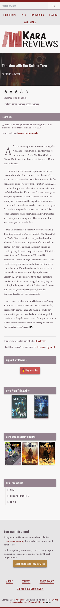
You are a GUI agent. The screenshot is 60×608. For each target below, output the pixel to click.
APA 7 (12, 489)
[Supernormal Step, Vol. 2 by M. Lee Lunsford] (12, 453)
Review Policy (47, 581)
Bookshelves (9, 15)
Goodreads (41, 341)
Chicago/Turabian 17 (19, 496)
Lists (23, 15)
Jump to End (29, 22)
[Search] (54, 5)
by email (51, 347)
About (9, 581)
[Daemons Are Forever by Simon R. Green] (19, 406)
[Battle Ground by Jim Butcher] (30, 453)
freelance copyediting (14, 541)
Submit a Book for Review (30, 589)
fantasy (21, 104)
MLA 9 (13, 502)
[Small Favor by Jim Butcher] (47, 453)
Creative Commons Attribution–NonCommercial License (34, 600)
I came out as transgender (27, 133)
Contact (26, 581)
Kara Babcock (21, 599)
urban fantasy (32, 104)
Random (53, 15)
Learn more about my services (30, 563)
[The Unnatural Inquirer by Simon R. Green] (41, 406)
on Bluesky (39, 347)
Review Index (37, 15)
